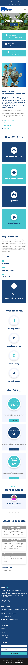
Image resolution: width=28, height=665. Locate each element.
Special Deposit (14, 223)
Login (7, 2)
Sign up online (14, 328)
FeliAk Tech (20, 662)
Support (20, 2)
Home (3, 628)
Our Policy (4, 633)
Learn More (14, 24)
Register (13, 2)
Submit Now (14, 654)
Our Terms (5, 635)
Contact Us (5, 637)
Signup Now (14, 420)
